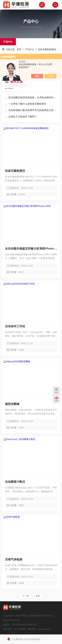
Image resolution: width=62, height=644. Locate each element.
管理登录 (31, 629)
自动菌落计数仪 (15, 481)
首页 (19, 49)
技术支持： (8, 629)
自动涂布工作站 (15, 326)
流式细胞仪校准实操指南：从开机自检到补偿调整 (32, 97)
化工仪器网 (19, 629)
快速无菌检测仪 (15, 170)
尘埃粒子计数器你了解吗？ (22, 116)
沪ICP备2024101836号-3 (24, 624)
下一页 (25, 596)
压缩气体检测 (13, 559)
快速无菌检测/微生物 (48, 49)
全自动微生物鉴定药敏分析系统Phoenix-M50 (31, 248)
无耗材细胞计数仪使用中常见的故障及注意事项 (32, 110)
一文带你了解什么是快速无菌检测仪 (27, 103)
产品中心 (8, 41)
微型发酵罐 (12, 404)
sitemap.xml (44, 629)
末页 (37, 596)
